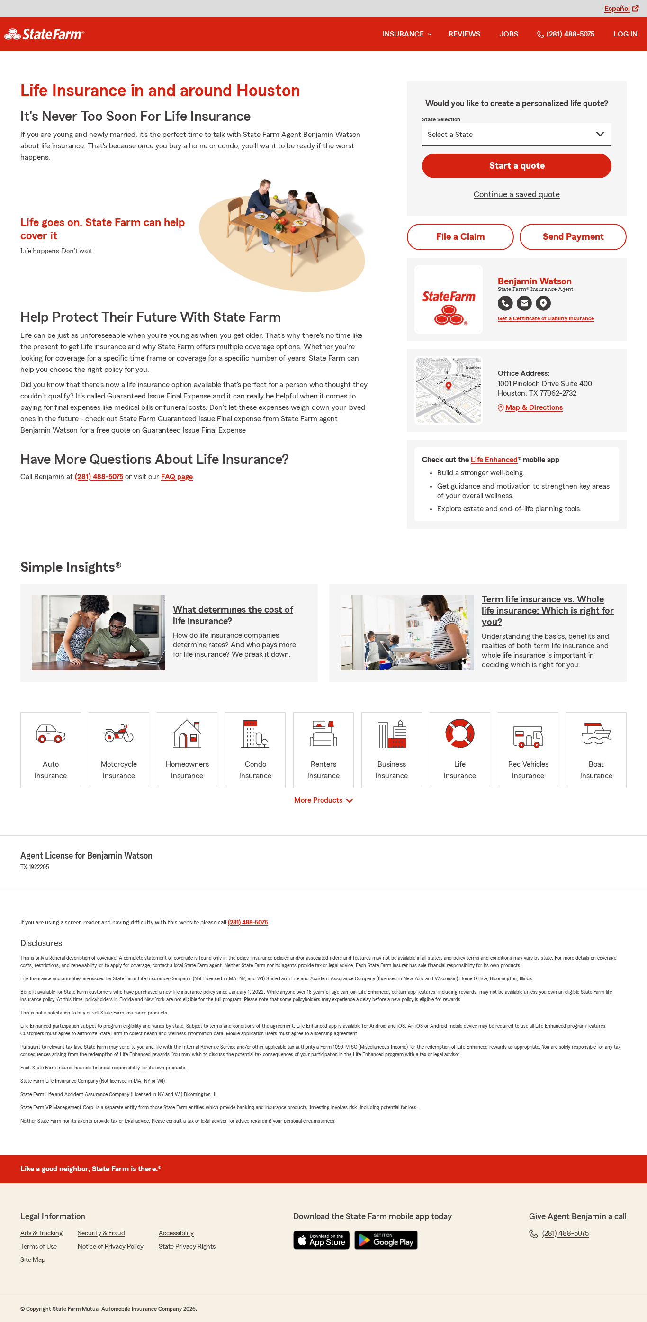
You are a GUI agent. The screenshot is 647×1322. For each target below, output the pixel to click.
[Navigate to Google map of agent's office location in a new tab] (543, 303)
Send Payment (573, 237)
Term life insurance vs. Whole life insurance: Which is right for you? (548, 611)
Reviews (464, 34)
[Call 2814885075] (505, 303)
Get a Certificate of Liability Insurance (546, 318)
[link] (44, 34)
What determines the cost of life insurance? (233, 615)
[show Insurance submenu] (427, 34)
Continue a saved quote (517, 194)
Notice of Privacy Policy (111, 1246)
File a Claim (460, 237)
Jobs (508, 34)
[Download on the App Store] (321, 1240)
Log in (625, 34)
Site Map (32, 1260)
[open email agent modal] (524, 304)
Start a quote (517, 166)
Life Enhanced (494, 459)
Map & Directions (534, 407)
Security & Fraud (101, 1233)
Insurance (403, 34)
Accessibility (176, 1233)
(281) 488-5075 (570, 34)
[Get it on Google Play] (386, 1240)
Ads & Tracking (41, 1233)
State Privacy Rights (187, 1246)
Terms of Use (38, 1246)
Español (617, 8)
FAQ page (177, 476)
